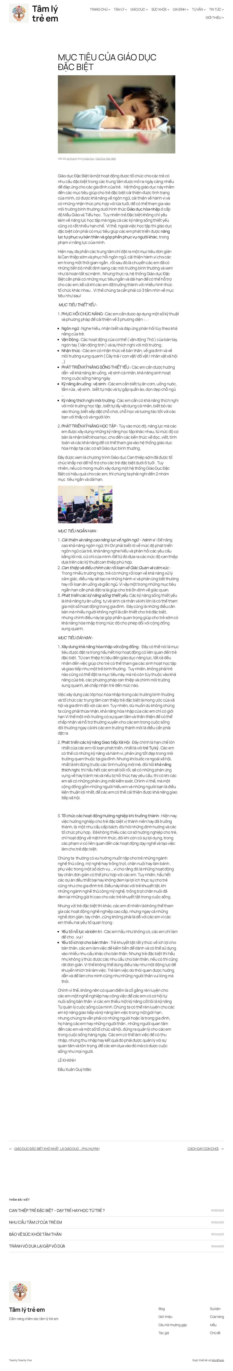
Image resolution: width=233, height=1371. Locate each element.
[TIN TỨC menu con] (223, 10)
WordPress (218, 1360)
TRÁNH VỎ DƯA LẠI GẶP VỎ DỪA (37, 1246)
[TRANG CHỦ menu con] (109, 10)
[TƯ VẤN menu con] (205, 10)
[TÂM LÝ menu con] (126, 10)
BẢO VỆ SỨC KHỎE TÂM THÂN (35, 1234)
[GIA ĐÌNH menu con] (188, 10)
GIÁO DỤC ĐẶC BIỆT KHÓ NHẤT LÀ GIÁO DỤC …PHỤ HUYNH (56, 1148)
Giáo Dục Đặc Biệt (106, 158)
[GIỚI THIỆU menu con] (223, 18)
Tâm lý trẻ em (45, 13)
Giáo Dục (89, 158)
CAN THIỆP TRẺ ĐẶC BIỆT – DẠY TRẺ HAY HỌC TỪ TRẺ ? (57, 1210)
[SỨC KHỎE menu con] (168, 10)
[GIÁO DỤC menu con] (147, 10)
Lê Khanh (72, 158)
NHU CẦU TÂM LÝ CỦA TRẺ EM (35, 1222)
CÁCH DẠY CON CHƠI (203, 1148)
